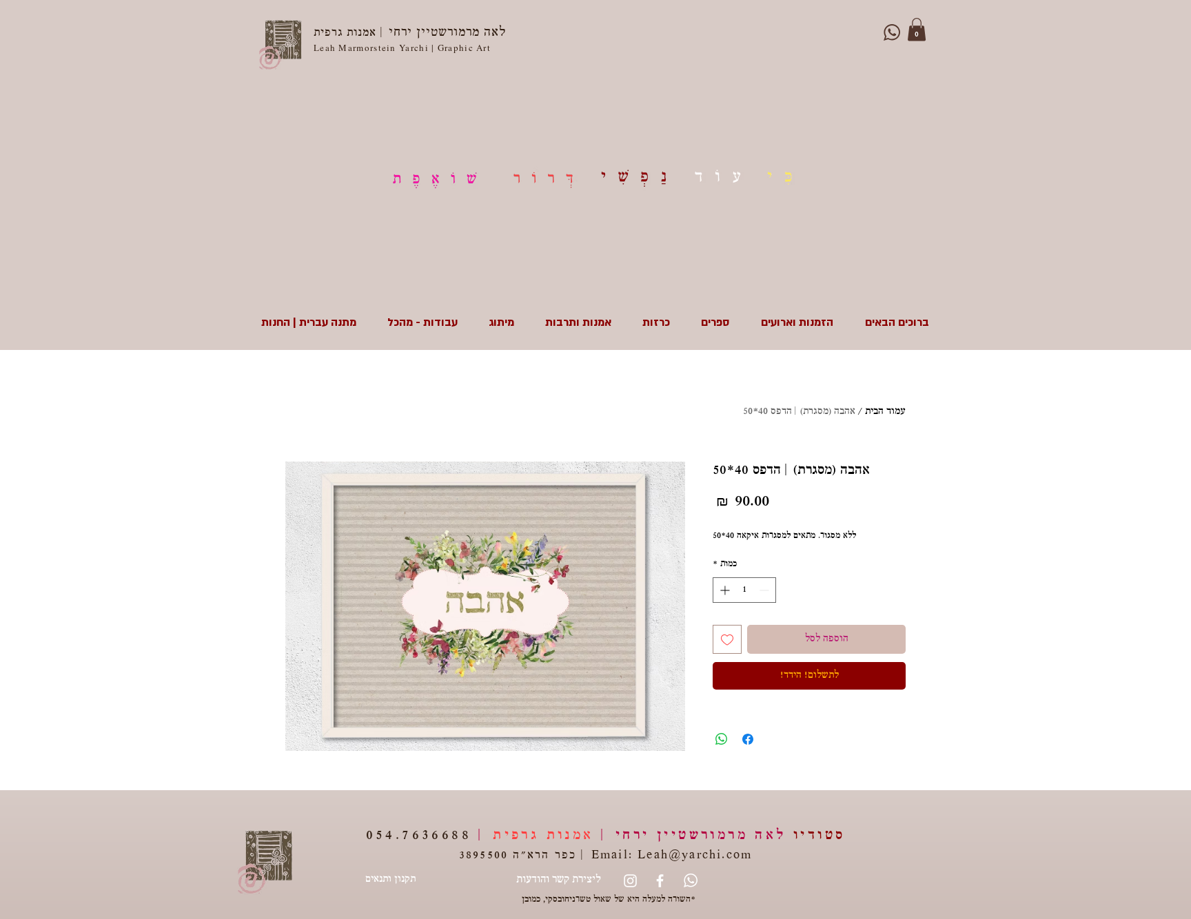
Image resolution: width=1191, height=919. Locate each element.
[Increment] (723, 590)
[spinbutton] (744, 590)
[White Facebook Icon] (660, 880)
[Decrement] (765, 590)
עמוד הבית (885, 411)
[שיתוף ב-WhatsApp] (721, 739)
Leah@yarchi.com (695, 856)
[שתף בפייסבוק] (748, 739)
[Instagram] (630, 880)
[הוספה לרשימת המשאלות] (727, 639)
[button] (916, 29)
